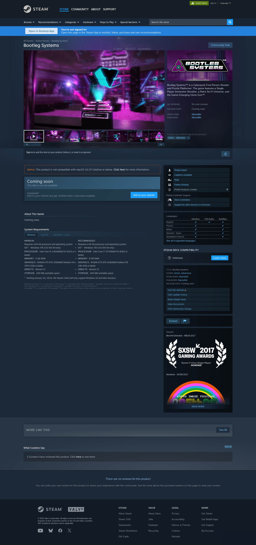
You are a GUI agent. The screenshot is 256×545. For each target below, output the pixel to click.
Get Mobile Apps (209, 519)
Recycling (153, 531)
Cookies (176, 531)
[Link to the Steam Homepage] (36, 11)
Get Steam (206, 513)
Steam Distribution (128, 531)
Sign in (29, 152)
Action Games (42, 41)
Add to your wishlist (144, 195)
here (78, 456)
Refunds (176, 536)
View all (228, 447)
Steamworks (125, 525)
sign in (213, 3)
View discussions (176, 304)
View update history (177, 294)
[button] (29, 22)
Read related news (177, 299)
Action (171, 138)
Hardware (153, 525)
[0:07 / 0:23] (94, 90)
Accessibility (178, 519)
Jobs (150, 519)
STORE (64, 9)
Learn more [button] (219, 257)
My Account (207, 531)
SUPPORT (109, 9)
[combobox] (188, 22)
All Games (28, 41)
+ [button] (188, 138)
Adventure (180, 138)
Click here (119, 169)
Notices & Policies (181, 525)
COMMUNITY (80, 9)
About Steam (125, 513)
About (96, 9)
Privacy (175, 513)
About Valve (154, 513)
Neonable (196, 114)
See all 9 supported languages (180, 241)
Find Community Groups (179, 308)
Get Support (207, 525)
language (224, 3)
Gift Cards (124, 536)
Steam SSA (125, 519)
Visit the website (176, 290)
